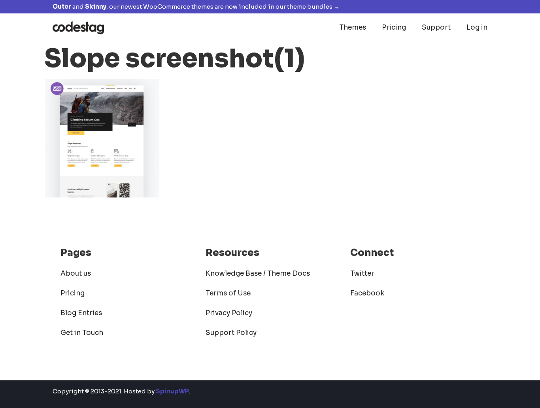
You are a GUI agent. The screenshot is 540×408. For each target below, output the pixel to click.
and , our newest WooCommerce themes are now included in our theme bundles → (196, 6)
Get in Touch (81, 333)
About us (75, 273)
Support (436, 27)
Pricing (394, 27)
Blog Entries (81, 313)
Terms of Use (228, 293)
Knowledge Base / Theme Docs (258, 273)
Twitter (362, 273)
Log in (476, 27)
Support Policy (231, 333)
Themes (352, 27)
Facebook (367, 293)
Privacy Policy (229, 313)
